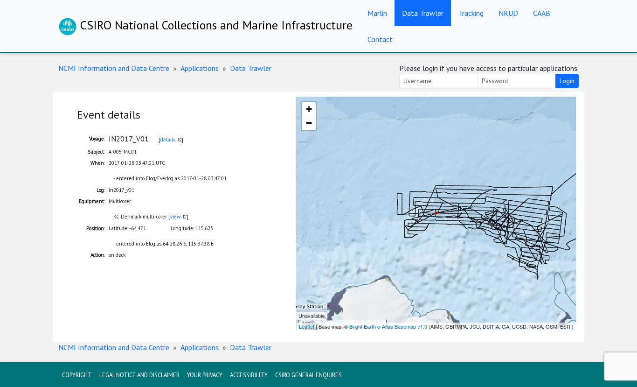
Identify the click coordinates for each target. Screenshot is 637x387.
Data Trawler (422, 13)
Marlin (377, 13)
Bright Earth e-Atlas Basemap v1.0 (388, 326)
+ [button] (309, 109)
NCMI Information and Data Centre (113, 68)
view (175, 216)
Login (567, 81)
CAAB (541, 13)
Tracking (471, 13)
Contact (380, 39)
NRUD (508, 13)
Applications (199, 68)
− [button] (309, 123)
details (167, 139)
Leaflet (306, 326)
